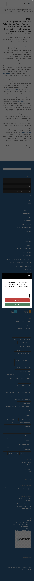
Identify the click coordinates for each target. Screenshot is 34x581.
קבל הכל (17, 304)
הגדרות (17, 296)
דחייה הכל (17, 300)
